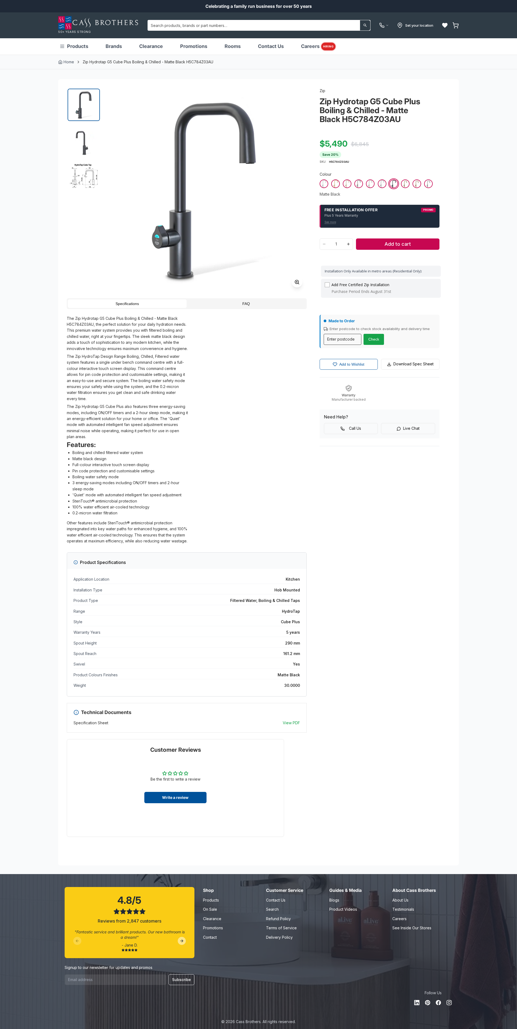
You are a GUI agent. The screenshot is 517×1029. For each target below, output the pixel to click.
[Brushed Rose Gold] (347, 183)
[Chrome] (382, 183)
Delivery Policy (279, 937)
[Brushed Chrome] (324, 183)
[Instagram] (449, 1002)
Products (77, 46)
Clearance (151, 46)
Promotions (193, 46)
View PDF (291, 722)
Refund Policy (278, 918)
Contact (210, 937)
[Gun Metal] (358, 183)
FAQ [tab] (246, 304)
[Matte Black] (393, 183)
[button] (445, 25)
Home (69, 62)
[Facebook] (438, 1002)
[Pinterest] (427, 1002)
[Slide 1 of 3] (84, 105)
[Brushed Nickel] (370, 183)
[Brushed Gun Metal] (428, 183)
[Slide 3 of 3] (84, 176)
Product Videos (343, 909)
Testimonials (403, 909)
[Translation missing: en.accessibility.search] (365, 25)
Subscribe (181, 979)
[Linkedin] (417, 1002)
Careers (317, 46)
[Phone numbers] (384, 25)
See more (330, 222)
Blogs (334, 900)
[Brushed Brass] (405, 183)
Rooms (233, 46)
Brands (114, 46)
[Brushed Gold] (335, 183)
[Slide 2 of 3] (84, 140)
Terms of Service (281, 928)
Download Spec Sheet (413, 364)
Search (272, 909)
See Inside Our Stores (411, 928)
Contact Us (271, 46)
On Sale (210, 909)
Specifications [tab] (127, 304)
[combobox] (259, 25)
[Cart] (455, 25)
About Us (400, 900)
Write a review (175, 797)
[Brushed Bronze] (417, 183)
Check (373, 339)
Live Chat (411, 428)
